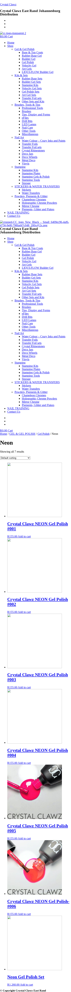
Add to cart (24, 536)
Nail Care (27, 127)
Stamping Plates (31, 173)
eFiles (25, 117)
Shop (10, 45)
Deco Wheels (29, 157)
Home (10, 42)
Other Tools (29, 130)
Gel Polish (28, 62)
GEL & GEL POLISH (22, 433)
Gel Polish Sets (30, 91)
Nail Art (19, 137)
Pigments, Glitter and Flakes (38, 209)
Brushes (26, 111)
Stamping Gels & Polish (36, 176)
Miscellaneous (30, 134)
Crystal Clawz (8, 4)
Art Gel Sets (29, 94)
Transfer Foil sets (32, 98)
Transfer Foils (30, 143)
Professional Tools (32, 108)
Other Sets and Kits (33, 101)
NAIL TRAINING (18, 212)
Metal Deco (28, 160)
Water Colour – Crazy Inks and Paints (43, 140)
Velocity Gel (29, 65)
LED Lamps (29, 124)
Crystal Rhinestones (33, 150)
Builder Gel (28, 58)
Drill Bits (27, 121)
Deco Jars (27, 153)
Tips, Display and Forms (36, 114)
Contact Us (13, 215)
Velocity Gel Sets (32, 88)
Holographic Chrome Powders (39, 202)
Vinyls (25, 163)
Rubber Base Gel (32, 55)
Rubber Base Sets (32, 78)
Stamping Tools (31, 179)
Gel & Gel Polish (24, 49)
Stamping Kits (30, 85)
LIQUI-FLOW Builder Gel (37, 72)
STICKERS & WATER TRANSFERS (37, 186)
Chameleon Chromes (34, 199)
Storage (26, 183)
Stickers (26, 189)
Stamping (20, 166)
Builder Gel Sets (31, 81)
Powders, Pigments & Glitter (31, 196)
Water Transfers (31, 193)
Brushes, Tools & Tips (27, 104)
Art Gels (27, 68)
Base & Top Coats (32, 52)
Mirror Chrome (30, 206)
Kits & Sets (21, 75)
